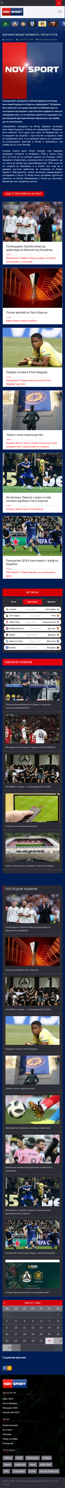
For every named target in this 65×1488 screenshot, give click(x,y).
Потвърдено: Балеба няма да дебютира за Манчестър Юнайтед (27, 929)
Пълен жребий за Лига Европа (22, 970)
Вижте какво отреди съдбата (21, 320)
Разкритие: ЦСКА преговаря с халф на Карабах (30, 1253)
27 (41, 1341)
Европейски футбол (48, 39)
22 (58, 1334)
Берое (7, 1464)
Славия (46, 1458)
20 (41, 1334)
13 (41, 1327)
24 (16, 1341)
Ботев (32, 1471)
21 (49, 1334)
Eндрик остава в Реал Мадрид (21, 1048)
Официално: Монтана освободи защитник (27, 1128)
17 (16, 1334)
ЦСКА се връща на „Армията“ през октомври (29, 865)
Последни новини (21, 889)
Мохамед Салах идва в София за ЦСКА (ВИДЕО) (30, 747)
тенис (33, 1464)
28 (49, 1341)
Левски (8, 1458)
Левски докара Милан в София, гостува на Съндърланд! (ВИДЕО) (28, 706)
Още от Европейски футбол (23, 193)
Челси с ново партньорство (20, 1088)
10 (16, 1327)
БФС (6, 1471)
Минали (51, 602)
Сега (13, 602)
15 (58, 1327)
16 (7, 1334)
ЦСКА (19, 1458)
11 (24, 1327)
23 (7, 1341)
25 (24, 1341)
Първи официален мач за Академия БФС (27, 1292)
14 (49, 1327)
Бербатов (20, 1464)
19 (32, 1334)
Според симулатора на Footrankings (24, 509)
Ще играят (33, 602)
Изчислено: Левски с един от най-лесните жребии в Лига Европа (28, 1212)
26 (32, 1341)
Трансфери (19, 1471)
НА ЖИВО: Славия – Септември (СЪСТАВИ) (28, 786)
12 (32, 1327)
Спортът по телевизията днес (21, 826)
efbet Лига (45, 1464)
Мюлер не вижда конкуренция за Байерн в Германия (28, 1169)
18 (24, 1334)
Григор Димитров (49, 1471)
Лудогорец (32, 1458)
